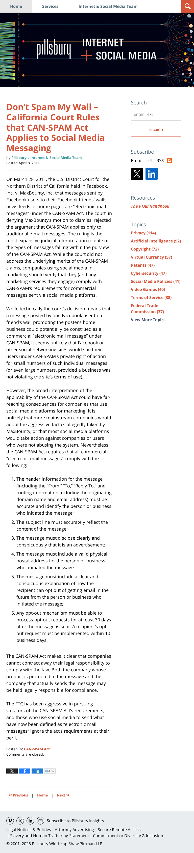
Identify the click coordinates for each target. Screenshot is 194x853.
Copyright (145, 249)
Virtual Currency (151, 257)
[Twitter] (137, 174)
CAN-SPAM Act (37, 749)
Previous (18, 794)
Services (50, 6)
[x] (20, 820)
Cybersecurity (148, 273)
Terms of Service (151, 297)
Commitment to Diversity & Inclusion (128, 835)
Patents (143, 265)
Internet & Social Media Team (108, 6)
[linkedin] (30, 820)
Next (63, 794)
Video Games (148, 289)
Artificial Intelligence (156, 241)
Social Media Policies (155, 281)
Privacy (143, 233)
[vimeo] (10, 820)
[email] (40, 820)
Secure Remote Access (119, 829)
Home (16, 6)
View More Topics (148, 319)
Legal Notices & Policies (28, 829)
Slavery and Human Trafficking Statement (49, 835)
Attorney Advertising (74, 829)
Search (156, 129)
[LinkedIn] (152, 174)
